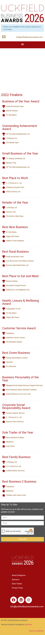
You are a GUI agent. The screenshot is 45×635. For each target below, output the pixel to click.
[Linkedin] (21, 600)
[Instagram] (28, 600)
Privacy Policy (17, 588)
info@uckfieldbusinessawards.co (26, 606)
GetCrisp (28, 624)
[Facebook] (13, 600)
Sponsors (15, 579)
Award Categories (19, 575)
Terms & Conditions (36, 631)
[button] (22, 44)
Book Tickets (17, 584)
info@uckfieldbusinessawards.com (29, 37)
